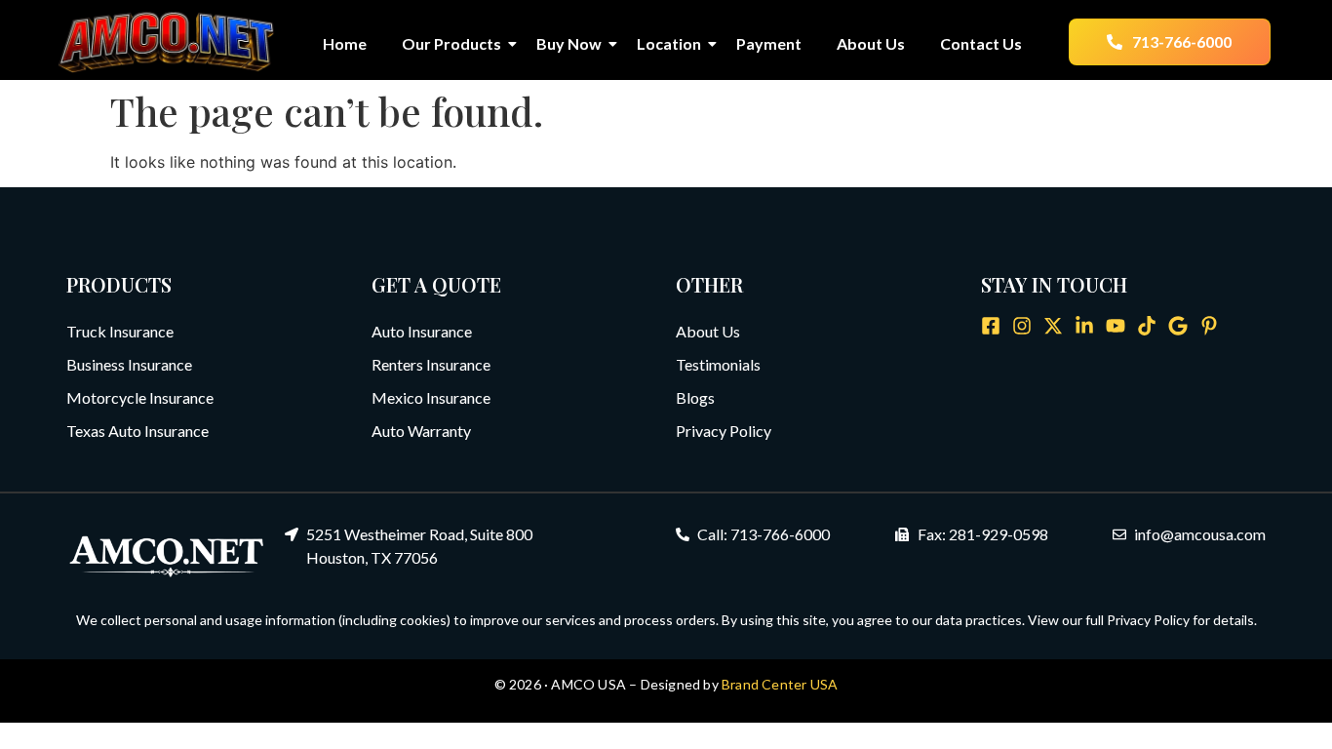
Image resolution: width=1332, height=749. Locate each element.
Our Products (451, 43)
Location (669, 43)
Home (345, 43)
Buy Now (569, 43)
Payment (769, 43)
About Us (871, 43)
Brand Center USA (780, 684)
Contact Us (981, 43)
